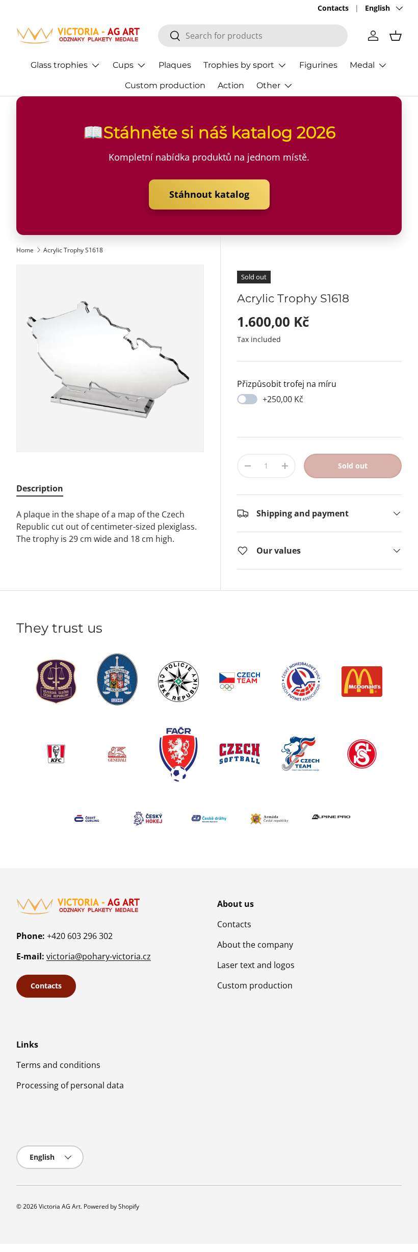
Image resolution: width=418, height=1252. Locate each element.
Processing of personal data (70, 1085)
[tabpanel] (110, 526)
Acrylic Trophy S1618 (73, 250)
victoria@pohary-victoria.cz (98, 956)
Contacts (333, 8)
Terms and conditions (58, 1065)
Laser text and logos (256, 965)
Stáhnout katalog (209, 194)
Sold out (353, 466)
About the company (255, 944)
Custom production (165, 85)
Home (25, 250)
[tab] (39, 488)
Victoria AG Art (60, 1206)
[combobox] (253, 35)
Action (231, 85)
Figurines (318, 65)
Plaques (175, 65)
